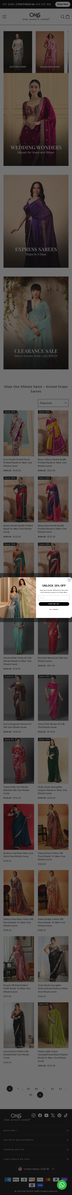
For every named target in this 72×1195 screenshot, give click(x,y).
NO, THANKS (54, 609)
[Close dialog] (69, 579)
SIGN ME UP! (54, 604)
